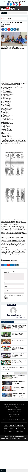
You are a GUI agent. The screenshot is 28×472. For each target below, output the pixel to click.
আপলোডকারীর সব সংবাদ (20, 317)
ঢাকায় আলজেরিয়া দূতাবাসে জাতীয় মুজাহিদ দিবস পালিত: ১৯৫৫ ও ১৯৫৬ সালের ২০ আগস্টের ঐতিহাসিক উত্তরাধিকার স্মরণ (19, 327)
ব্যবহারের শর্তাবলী (19, 431)
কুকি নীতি (22, 428)
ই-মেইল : (6, 286)
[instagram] (14, 4)
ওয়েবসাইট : (6, 291)
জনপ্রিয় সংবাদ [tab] (20, 373)
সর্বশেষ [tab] (7, 373)
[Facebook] (2, 29)
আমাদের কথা (20, 425)
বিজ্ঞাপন (5, 428)
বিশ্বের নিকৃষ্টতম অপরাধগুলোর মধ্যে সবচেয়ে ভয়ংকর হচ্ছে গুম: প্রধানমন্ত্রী (19, 389)
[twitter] (11, 4)
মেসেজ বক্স (6, 272)
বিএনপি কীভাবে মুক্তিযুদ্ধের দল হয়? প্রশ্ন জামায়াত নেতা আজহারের (19, 361)
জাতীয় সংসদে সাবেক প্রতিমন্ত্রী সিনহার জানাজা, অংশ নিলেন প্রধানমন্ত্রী (18, 355)
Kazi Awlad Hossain (14, 315)
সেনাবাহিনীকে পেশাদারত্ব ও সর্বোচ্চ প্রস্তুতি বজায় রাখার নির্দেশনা (19, 334)
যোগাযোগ (12, 425)
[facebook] (8, 4)
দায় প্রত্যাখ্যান (9, 431)
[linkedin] (17, 4)
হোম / (4, 18)
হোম (6, 425)
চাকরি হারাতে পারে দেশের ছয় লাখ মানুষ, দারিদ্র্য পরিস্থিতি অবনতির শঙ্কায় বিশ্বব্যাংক (18, 395)
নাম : (5, 282)
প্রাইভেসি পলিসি (13, 428)
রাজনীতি (9, 18)
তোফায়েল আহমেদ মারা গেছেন (18, 340)
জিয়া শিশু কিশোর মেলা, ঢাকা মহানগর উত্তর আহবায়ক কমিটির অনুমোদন (18, 348)
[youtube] (20, 4)
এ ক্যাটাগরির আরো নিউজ (7, 322)
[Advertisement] (14, 63)
